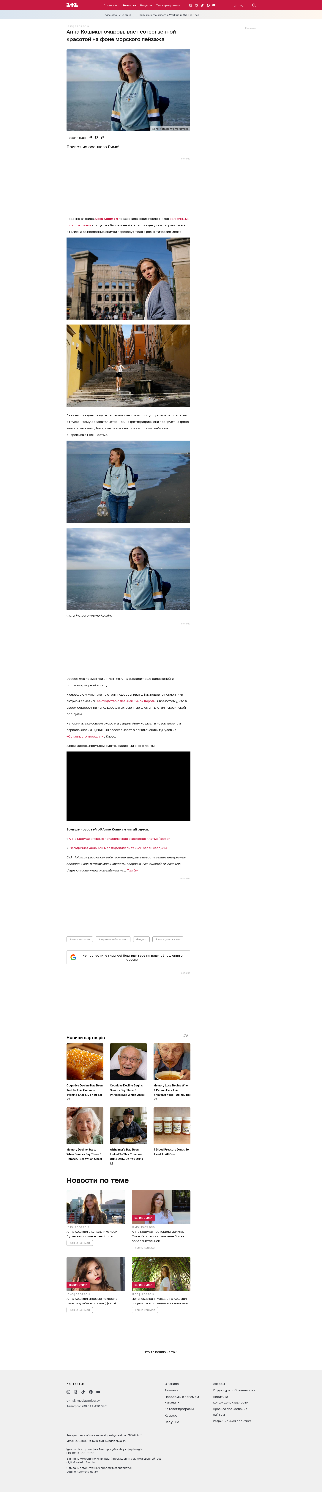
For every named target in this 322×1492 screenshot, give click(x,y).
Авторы (219, 1383)
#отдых (141, 939)
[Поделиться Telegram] (90, 137)
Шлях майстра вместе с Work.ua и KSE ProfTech (169, 14)
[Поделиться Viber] (102, 137)
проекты (110, 5)
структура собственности (234, 1390)
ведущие (172, 1421)
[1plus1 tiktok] (83, 1392)
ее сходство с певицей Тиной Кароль (126, 701)
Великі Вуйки (143, 1217)
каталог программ (179, 1408)
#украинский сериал (113, 939)
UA (235, 5)
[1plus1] (72, 5)
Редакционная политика (232, 1421)
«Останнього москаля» (85, 736)
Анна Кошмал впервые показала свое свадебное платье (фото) (119, 838)
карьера (171, 1415)
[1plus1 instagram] (68, 1392)
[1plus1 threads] (76, 1392)
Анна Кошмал (106, 218)
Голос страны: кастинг (117, 14)
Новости (129, 5)
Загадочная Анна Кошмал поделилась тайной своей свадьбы (118, 847)
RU (241, 5)
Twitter (132, 870)
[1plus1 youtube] (98, 1392)
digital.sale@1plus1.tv (81, 1462)
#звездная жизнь (167, 939)
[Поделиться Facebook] (96, 137)
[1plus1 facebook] (91, 1392)
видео (145, 5)
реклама (171, 1390)
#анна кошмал (80, 939)
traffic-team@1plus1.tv (82, 1471)
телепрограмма (168, 5)
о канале (172, 1383)
